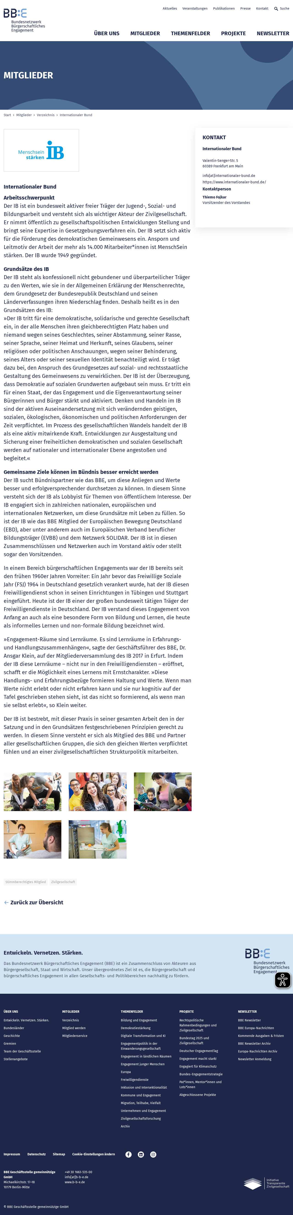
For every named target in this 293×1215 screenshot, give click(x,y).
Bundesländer (14, 1028)
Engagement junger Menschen (143, 1064)
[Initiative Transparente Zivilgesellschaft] (266, 1183)
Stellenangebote (16, 1059)
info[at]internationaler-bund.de (229, 176)
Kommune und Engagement (141, 1095)
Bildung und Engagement (139, 1020)
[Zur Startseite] (24, 20)
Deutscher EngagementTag (198, 1051)
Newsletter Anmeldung (254, 1059)
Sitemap (59, 1154)
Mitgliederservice (74, 1036)
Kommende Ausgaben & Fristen (261, 1036)
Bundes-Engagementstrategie (201, 1074)
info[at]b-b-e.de (76, 1177)
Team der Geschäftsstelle (22, 1051)
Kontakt (262, 8)
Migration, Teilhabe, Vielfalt (141, 1103)
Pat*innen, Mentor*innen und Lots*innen (200, 1084)
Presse (245, 8)
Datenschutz (36, 1154)
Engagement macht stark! (197, 1059)
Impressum (12, 1154)
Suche (284, 8)
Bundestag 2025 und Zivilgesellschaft (194, 1040)
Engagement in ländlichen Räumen (146, 1056)
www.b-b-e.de (75, 1182)
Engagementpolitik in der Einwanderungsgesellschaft (141, 1046)
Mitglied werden (74, 1028)
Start (7, 115)
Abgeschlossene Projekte (197, 1095)
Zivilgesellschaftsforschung (141, 1119)
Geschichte (12, 1036)
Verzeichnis (45, 115)
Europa (126, 1072)
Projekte (233, 33)
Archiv (125, 1126)
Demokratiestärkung (135, 1028)
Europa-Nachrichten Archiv (257, 1051)
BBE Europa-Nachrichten (256, 1028)
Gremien (10, 1044)
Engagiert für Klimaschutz (198, 1066)
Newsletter (273, 33)
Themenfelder (190, 33)
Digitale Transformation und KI (143, 1036)
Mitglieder (145, 33)
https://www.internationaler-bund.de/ (234, 182)
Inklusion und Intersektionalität (144, 1087)
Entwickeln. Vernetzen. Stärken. (26, 1020)
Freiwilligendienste (135, 1080)
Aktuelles (170, 8)
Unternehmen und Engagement (143, 1111)
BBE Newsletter (249, 1020)
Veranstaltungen (195, 8)
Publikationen (224, 8)
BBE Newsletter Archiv (254, 1044)
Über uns (106, 33)
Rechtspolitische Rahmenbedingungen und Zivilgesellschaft (198, 1025)
